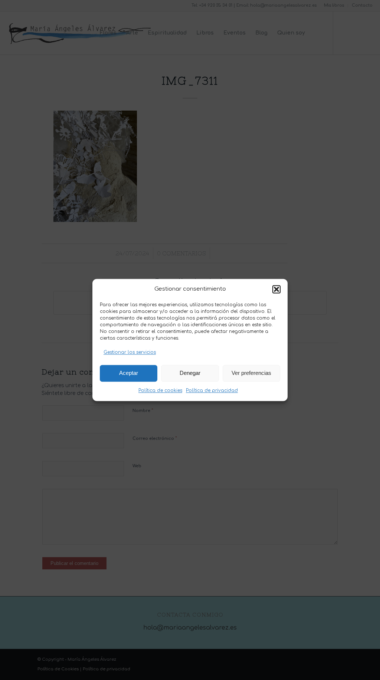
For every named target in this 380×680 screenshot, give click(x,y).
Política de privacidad (212, 390)
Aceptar (128, 373)
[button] (276, 289)
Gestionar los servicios (130, 352)
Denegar (190, 373)
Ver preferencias (251, 373)
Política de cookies (160, 390)
